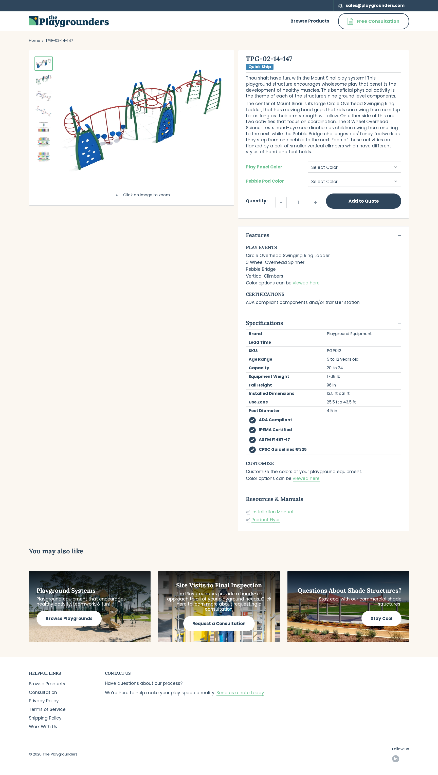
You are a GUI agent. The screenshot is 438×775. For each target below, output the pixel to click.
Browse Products (309, 21)
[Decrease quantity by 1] (281, 202)
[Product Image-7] (43, 156)
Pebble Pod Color (265, 181)
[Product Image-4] (43, 111)
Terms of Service (47, 709)
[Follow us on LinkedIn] (395, 758)
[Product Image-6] (43, 141)
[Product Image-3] (43, 95)
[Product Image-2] (43, 80)
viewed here (306, 283)
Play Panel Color (264, 167)
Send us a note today (240, 693)
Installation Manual (272, 512)
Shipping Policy (45, 718)
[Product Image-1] (43, 63)
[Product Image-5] (43, 127)
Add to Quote (364, 201)
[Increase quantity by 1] (315, 202)
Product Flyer (265, 520)
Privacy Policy (44, 701)
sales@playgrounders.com (375, 5)
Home (34, 40)
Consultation (43, 692)
